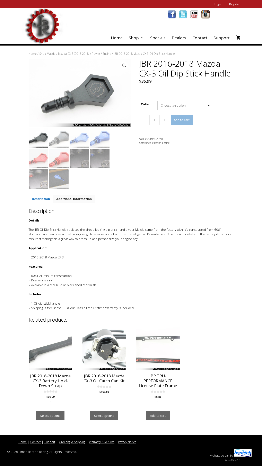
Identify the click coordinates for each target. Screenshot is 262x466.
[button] (124, 65)
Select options (50, 415)
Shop (134, 38)
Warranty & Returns (101, 442)
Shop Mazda (47, 54)
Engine (107, 54)
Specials (158, 38)
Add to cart (182, 120)
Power (96, 54)
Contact (199, 38)
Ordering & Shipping (72, 442)
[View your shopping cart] (238, 38)
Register (234, 4)
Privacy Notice (127, 442)
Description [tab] (41, 199)
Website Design (219, 455)
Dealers (179, 38)
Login (218, 4)
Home (117, 38)
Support (221, 38)
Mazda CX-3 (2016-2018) (73, 54)
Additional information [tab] (74, 199)
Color (145, 104)
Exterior (156, 143)
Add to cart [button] (158, 415)
